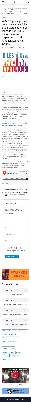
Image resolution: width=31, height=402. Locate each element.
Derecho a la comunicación (10, 338)
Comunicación (23, 331)
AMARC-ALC (6, 331)
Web (6, 241)
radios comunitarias (15, 355)
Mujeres (5, 355)
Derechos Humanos (8, 345)
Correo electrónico (11, 234)
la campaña (21, 100)
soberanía (6, 359)
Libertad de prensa (8, 352)
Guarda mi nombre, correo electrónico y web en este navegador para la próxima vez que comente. (15, 250)
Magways (23, 399)
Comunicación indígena (9, 334)
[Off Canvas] (3, 2)
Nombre (8, 228)
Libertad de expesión (8, 348)
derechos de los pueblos (9, 341)
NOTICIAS (4, 17)
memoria (18, 352)
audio (14, 331)
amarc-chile (7, 47)
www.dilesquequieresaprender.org (14, 125)
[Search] (28, 2)
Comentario (9, 214)
